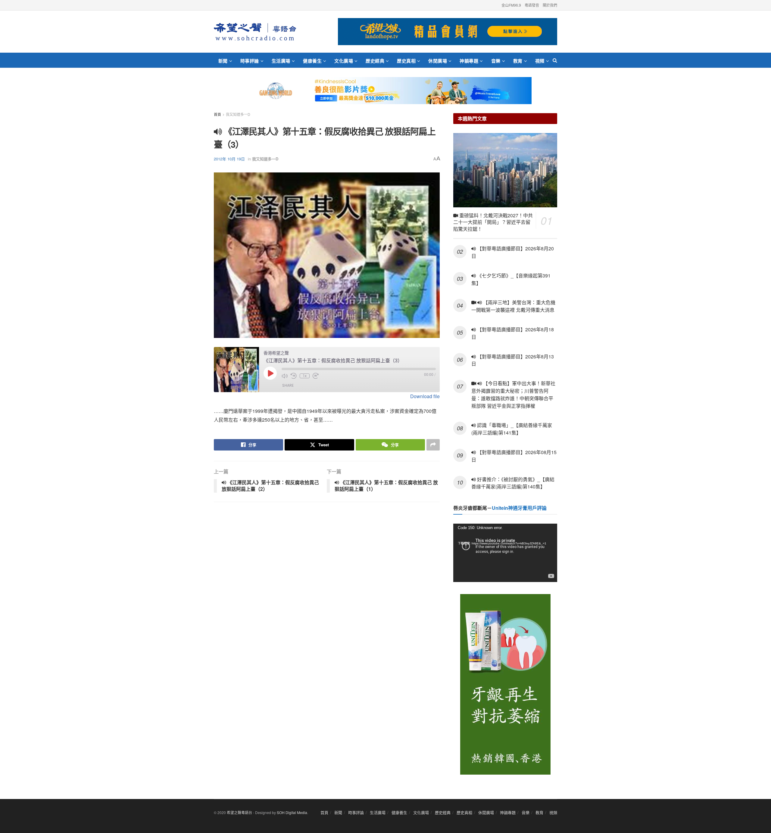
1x (305, 376)
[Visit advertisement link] (447, 31)
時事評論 (249, 60)
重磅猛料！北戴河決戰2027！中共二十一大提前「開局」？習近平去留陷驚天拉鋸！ (493, 222)
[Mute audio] (285, 376)
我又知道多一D (238, 114)
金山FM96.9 (511, 5)
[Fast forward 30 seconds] (316, 376)
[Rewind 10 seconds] (294, 376)
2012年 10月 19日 (229, 159)
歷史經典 (375, 60)
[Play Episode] (270, 373)
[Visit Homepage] (255, 32)
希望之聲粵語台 (239, 812)
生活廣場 (281, 60)
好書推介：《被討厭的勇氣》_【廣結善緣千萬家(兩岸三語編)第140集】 (512, 483)
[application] (505, 553)
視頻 (540, 60)
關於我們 (550, 5)
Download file (425, 396)
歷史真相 (406, 60)
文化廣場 (343, 60)
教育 (518, 60)
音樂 (496, 60)
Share (288, 385)
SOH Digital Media (292, 812)
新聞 (223, 60)
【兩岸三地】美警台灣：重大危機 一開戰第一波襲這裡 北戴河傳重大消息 (513, 306)
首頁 (217, 114)
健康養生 (312, 60)
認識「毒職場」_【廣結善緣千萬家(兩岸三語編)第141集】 (511, 429)
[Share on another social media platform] (433, 445)
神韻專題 (469, 60)
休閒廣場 (437, 60)
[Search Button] (555, 60)
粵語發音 (532, 5)
